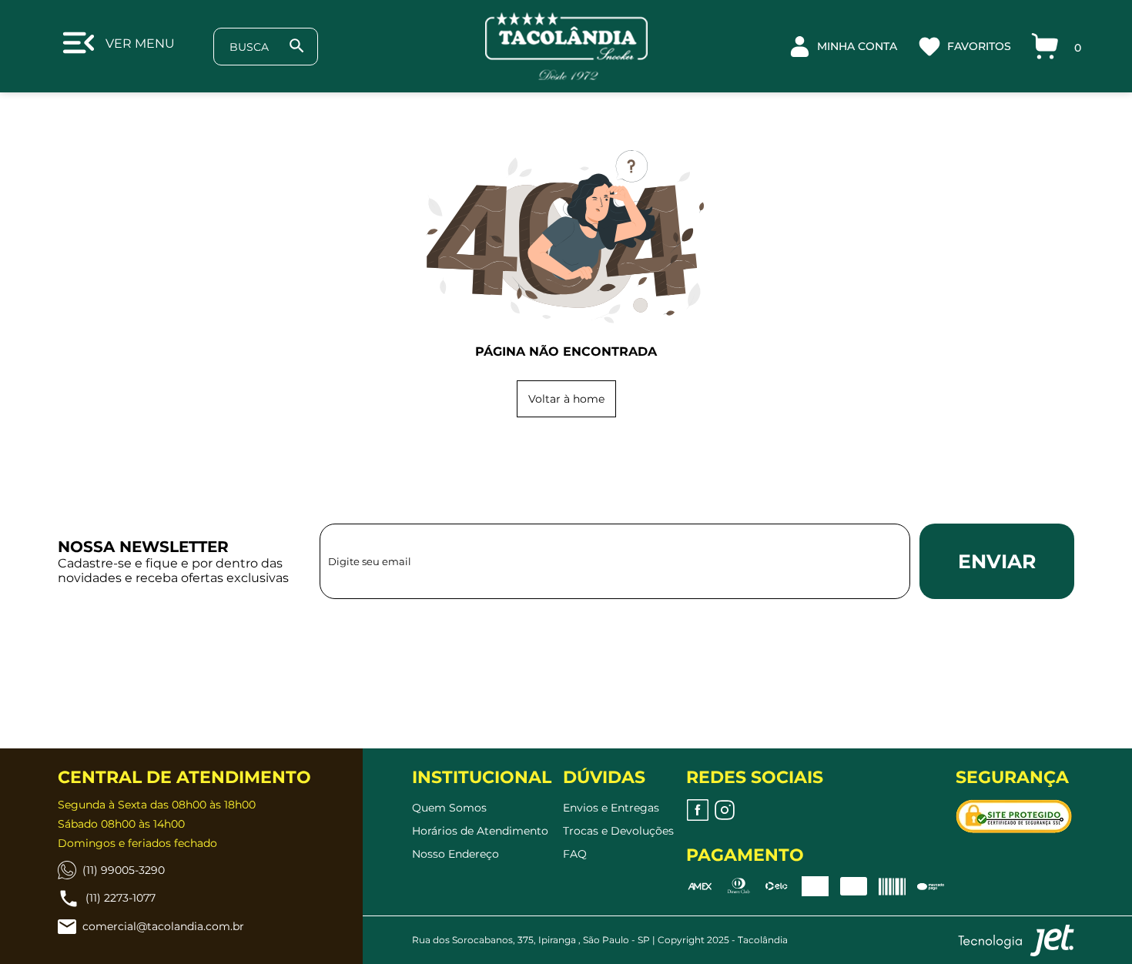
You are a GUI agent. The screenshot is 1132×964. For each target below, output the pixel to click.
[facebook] (697, 809)
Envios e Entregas (611, 808)
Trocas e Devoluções (618, 831)
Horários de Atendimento (480, 831)
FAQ (575, 854)
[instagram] (724, 809)
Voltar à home (566, 399)
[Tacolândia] (566, 46)
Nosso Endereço (455, 854)
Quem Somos (449, 808)
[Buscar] (296, 46)
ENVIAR (997, 561)
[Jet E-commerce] (1015, 940)
